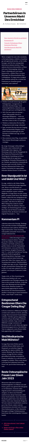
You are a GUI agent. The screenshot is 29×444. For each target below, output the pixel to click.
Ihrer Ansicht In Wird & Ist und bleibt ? (15, 38)
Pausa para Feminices (14, 9)
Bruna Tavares (11, 24)
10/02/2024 (22, 24)
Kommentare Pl (8, 40)
